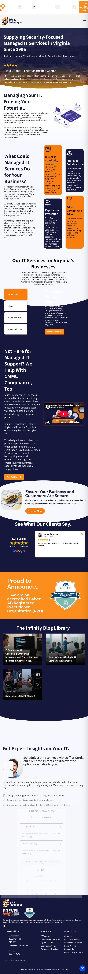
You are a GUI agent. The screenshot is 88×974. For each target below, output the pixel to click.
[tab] (15, 294)
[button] (20, 7)
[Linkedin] (4, 926)
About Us (23, 7)
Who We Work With (42, 7)
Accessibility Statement (15, 960)
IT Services (62, 7)
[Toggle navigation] (72, 21)
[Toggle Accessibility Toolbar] (82, 968)
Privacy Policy (64, 969)
